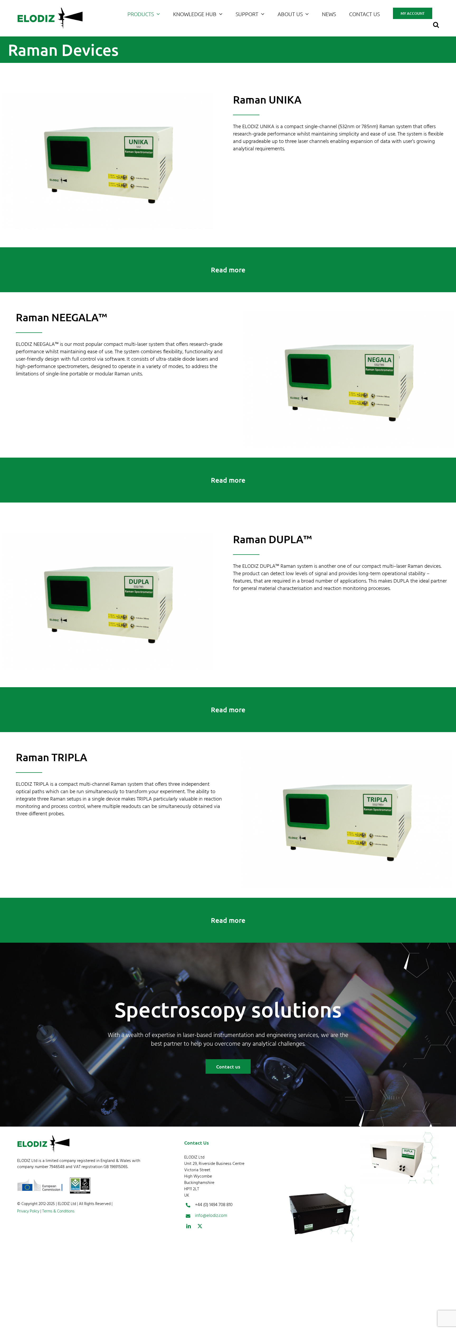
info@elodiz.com (211, 1215)
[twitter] (200, 1226)
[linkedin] (188, 1226)
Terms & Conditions (57, 1211)
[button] (436, 24)
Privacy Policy (28, 1211)
